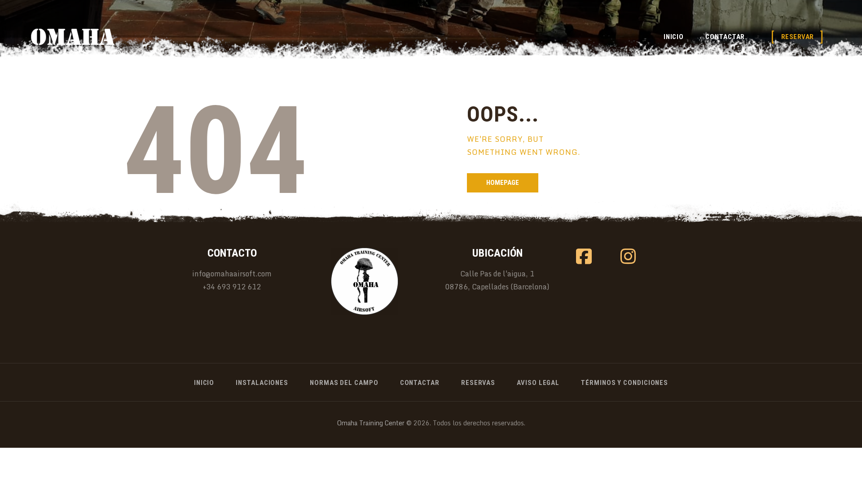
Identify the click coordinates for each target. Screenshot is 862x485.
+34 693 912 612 (232, 287)
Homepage (502, 183)
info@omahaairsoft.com (232, 274)
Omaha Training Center (371, 423)
